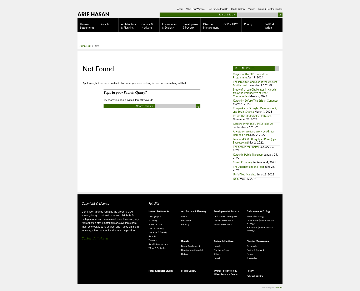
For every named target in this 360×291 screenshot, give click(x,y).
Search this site (227, 14)
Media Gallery (238, 9)
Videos (251, 9)
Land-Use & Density (158, 232)
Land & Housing (156, 228)
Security (152, 236)
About (180, 9)
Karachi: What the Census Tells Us (253, 124)
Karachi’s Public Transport (248, 155)
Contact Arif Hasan (95, 238)
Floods (250, 254)
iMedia (279, 287)
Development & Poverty (190, 26)
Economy (153, 220)
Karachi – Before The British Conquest (255, 101)
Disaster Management (211, 26)
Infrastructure (155, 224)
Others (217, 254)
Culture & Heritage (147, 26)
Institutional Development (226, 216)
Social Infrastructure (158, 244)
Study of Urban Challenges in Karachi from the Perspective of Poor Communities (254, 93)
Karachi (104, 24)
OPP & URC (231, 24)
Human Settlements (87, 26)
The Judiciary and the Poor (248, 167)
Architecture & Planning (128, 26)
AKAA (184, 216)
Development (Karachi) (192, 250)
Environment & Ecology (170, 26)
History (184, 254)
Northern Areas (221, 250)
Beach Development (190, 246)
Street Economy (242, 162)
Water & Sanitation (157, 248)
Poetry (248, 24)
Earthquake (252, 246)
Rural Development (223, 224)
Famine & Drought (255, 250)
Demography (155, 216)
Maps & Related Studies (270, 9)
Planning (185, 224)
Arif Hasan (93, 14)
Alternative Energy (255, 216)
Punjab (217, 258)
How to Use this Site (218, 9)
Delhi (236, 179)
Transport (153, 240)
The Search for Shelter (246, 147)
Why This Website (195, 9)
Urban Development (223, 220)
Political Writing (269, 26)
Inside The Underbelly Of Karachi (252, 116)
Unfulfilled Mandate (244, 174)
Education (186, 220)
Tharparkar (252, 258)
